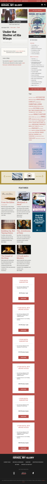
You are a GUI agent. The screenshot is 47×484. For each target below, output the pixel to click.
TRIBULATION (38, 138)
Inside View (34, 58)
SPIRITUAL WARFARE (34, 134)
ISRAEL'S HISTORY (39, 114)
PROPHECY (35, 128)
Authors (17, 464)
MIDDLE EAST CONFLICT (34, 126)
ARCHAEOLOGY (38, 102)
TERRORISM (31, 136)
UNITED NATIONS (42, 138)
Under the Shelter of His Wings (36, 81)
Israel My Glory (11, 5)
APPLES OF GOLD (32, 99)
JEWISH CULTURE (40, 119)
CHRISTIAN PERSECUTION (34, 106)
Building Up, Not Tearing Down (36, 48)
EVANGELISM (38, 110)
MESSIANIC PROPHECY (39, 124)
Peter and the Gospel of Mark (36, 70)
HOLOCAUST (31, 114)
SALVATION (42, 130)
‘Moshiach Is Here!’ (34, 46)
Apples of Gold (35, 85)
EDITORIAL (41, 108)
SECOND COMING (32, 132)
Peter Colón (13, 27)
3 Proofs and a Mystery (35, 53)
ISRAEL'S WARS (31, 116)
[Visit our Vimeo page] (6, 1)
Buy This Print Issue (37, 89)
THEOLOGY (32, 138)
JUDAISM (34, 122)
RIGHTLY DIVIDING (35, 130)
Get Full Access (37, 10)
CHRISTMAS (41, 106)
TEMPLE (40, 134)
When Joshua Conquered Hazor (36, 78)
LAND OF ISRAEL (39, 122)
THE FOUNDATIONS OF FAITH (39, 136)
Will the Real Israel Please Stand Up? (37, 66)
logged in (11, 61)
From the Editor (35, 45)
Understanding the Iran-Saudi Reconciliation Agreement (36, 63)
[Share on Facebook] (17, 27)
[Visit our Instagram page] (4, 1)
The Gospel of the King (35, 52)
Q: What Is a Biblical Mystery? (36, 73)
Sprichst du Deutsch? (26, 464)
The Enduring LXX (34, 68)
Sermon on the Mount (35, 75)
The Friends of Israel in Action (37, 64)
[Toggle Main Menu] (42, 5)
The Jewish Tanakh (34, 71)
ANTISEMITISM (40, 97)
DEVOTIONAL (31, 108)
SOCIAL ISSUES (39, 132)
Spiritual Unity (33, 80)
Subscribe (23, 298)
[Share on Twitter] (18, 27)
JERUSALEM (34, 119)
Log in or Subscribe (19, 51)
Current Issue (7, 462)
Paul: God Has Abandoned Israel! (37, 76)
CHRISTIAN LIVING (35, 104)
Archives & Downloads (18, 462)
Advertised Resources (38, 462)
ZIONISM (30, 140)
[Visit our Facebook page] (1, 1)
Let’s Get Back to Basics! (35, 60)
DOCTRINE (36, 108)
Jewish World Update (36, 83)
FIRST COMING (39, 112)
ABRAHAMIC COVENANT (32, 97)
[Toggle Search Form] (45, 5)
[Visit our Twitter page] (3, 1)
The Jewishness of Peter (35, 50)
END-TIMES (31, 110)
